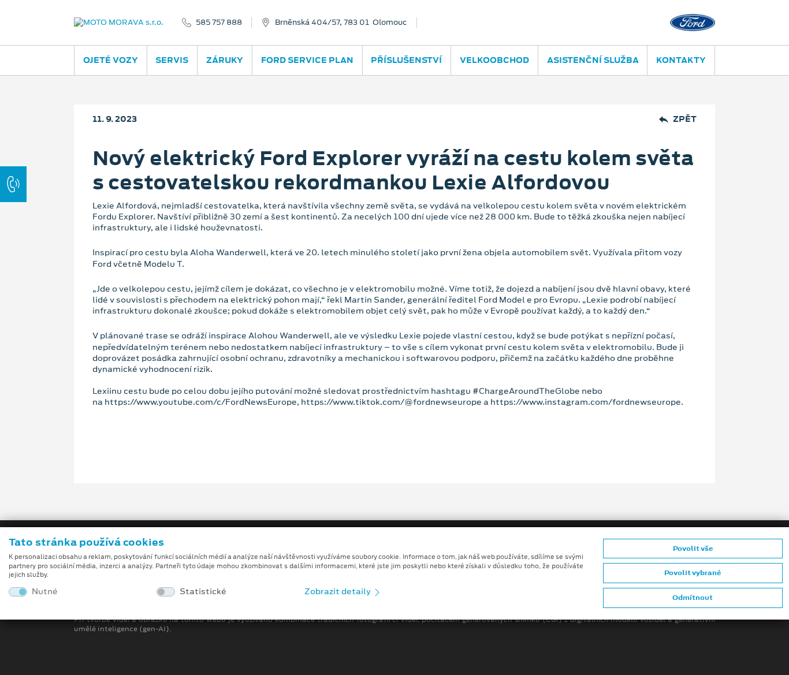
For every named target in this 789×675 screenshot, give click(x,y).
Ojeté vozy (110, 60)
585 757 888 (219, 22)
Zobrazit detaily (338, 591)
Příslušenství (406, 60)
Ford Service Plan (307, 60)
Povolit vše (693, 548)
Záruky (224, 60)
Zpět (685, 119)
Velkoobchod (494, 60)
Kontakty (681, 60)
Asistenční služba (593, 60)
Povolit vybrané (692, 572)
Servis (171, 60)
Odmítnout (692, 597)
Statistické (203, 591)
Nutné (45, 591)
